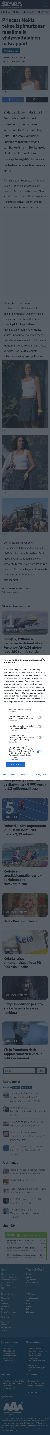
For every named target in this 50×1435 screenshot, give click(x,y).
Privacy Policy (41, 775)
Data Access (25, 775)
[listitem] (25, 711)
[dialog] (25, 717)
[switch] (39, 717)
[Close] (44, 660)
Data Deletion (9, 775)
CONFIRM (15, 764)
